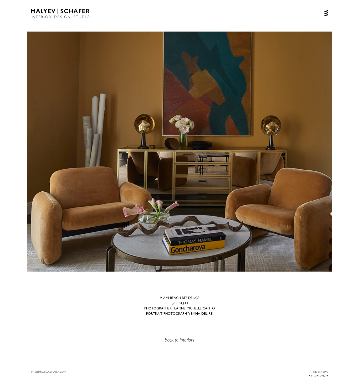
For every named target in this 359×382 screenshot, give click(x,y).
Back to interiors (179, 340)
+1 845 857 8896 (318, 371)
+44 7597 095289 (318, 375)
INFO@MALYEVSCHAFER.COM (48, 371)
